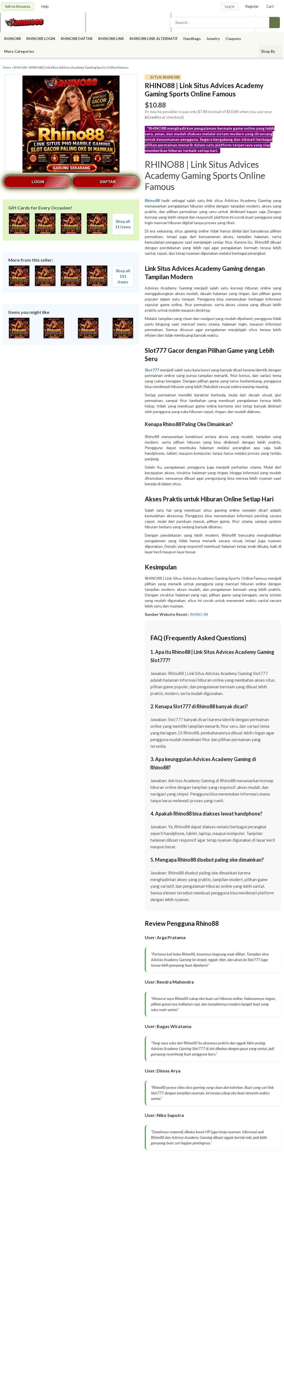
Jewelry (213, 38)
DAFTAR (108, 181)
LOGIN (38, 181)
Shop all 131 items (123, 276)
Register (252, 6)
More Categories (19, 51)
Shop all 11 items (123, 224)
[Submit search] (274, 22)
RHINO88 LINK (111, 38)
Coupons (233, 38)
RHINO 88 (199, 614)
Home (7, 67)
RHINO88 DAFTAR (77, 38)
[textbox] (220, 22)
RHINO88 (12, 38)
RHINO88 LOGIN (40, 38)
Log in (229, 6)
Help (45, 6)
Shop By (268, 51)
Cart (269, 6)
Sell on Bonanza (17, 6)
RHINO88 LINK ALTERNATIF (154, 38)
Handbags (192, 38)
